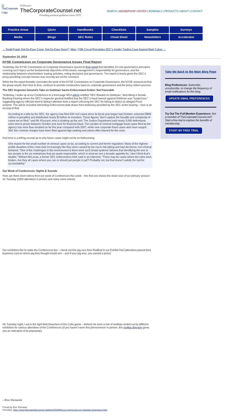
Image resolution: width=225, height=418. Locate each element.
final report (92, 67)
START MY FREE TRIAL (184, 130)
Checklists (119, 29)
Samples (152, 29)
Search (112, 11)
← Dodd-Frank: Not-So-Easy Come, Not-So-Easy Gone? (35, 49)
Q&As (52, 29)
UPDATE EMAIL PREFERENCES (189, 98)
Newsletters (152, 37)
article (76, 95)
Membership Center (133, 11)
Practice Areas (18, 29)
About (184, 11)
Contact (197, 11)
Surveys (186, 29)
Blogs (52, 37)
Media (18, 37)
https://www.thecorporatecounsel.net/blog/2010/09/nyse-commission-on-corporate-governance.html (60, 410)
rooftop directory (133, 327)
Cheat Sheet (118, 37)
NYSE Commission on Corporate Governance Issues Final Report (51, 62)
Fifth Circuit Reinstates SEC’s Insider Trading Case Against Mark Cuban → (122, 49)
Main (73, 49)
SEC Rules (85, 37)
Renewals (155, 11)
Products (171, 11)
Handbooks (85, 29)
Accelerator (186, 37)
